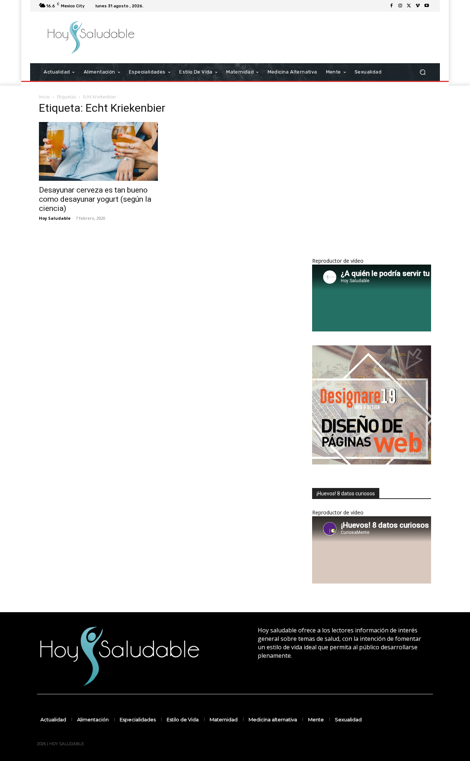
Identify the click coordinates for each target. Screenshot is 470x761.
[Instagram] (400, 5)
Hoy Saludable (54, 218)
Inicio (44, 97)
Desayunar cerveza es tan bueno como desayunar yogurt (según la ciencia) (95, 199)
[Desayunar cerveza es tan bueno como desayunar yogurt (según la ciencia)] (98, 151)
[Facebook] (391, 5)
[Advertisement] (296, 37)
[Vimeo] (417, 5)
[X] (409, 5)
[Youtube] (426, 5)
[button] (422, 72)
